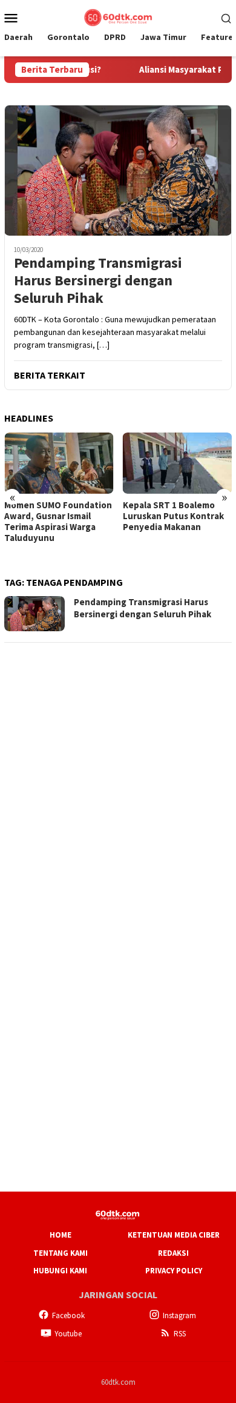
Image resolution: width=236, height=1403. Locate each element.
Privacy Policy (173, 1270)
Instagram (179, 1315)
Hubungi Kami (60, 1270)
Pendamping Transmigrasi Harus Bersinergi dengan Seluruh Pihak (98, 280)
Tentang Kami (60, 1253)
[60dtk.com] (118, 16)
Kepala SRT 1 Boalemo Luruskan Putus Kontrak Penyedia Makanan (173, 516)
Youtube (68, 1333)
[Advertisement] (118, 772)
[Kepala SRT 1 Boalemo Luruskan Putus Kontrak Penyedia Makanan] (177, 463)
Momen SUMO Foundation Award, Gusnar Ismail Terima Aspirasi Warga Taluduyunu (58, 521)
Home (60, 1235)
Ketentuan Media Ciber (174, 1235)
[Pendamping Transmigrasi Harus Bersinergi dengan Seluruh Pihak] (118, 170)
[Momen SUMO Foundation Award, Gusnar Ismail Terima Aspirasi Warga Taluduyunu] (59, 463)
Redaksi (173, 1253)
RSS (180, 1333)
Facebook (68, 1315)
